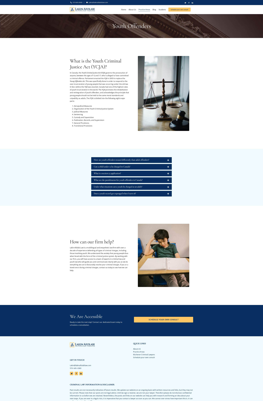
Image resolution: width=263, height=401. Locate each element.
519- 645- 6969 (75, 368)
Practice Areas (139, 352)
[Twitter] (71, 373)
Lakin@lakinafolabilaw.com (98, 2)
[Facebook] (76, 373)
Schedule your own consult (144, 357)
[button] (131, 160)
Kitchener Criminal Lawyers (144, 354)
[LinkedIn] (81, 373)
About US (137, 349)
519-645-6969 (77, 2)
